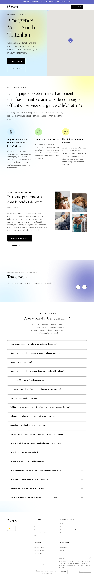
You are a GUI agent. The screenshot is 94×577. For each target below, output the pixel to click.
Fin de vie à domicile (40, 533)
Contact (62, 533)
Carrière (62, 527)
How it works (16, 61)
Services (36, 527)
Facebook (63, 547)
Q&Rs (36, 536)
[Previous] (78, 287)
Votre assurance (39, 530)
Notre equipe (64, 524)
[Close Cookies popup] (90, 558)
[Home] (27, 6)
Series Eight (49, 574)
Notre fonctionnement (41, 524)
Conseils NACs (39, 553)
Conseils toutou (39, 547)
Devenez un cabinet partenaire (70, 530)
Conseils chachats (39, 550)
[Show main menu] (85, 7)
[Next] (84, 287)
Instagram (63, 550)
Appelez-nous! (77, 6)
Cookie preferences (85, 572)
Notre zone (15, 246)
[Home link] (12, 520)
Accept (63, 571)
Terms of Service (47, 565)
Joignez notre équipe (19, 238)
